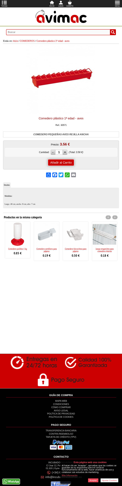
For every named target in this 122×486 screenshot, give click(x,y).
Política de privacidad (61, 413)
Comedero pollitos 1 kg (17, 248)
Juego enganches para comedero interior (105, 250)
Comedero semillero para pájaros (46, 250)
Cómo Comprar (61, 407)
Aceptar (93, 480)
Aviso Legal (61, 410)
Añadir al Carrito (61, 162)
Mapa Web (61, 401)
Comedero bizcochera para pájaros (75, 250)
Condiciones (61, 404)
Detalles (7, 185)
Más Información (70, 475)
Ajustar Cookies (109, 480)
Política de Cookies (61, 417)
